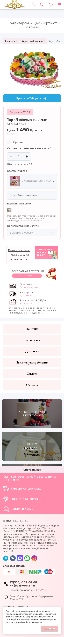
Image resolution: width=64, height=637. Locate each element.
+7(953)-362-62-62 (24, 582)
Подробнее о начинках (24, 195)
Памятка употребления (32, 362)
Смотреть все (32, 469)
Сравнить (19, 142)
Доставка (32, 351)
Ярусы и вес (32, 340)
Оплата (32, 374)
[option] (32, 67)
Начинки (32, 329)
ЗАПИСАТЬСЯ (27, 275)
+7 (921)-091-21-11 (22, 585)
